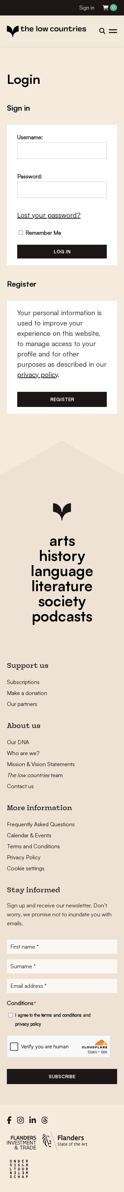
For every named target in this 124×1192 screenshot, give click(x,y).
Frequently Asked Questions (41, 824)
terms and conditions (61, 1015)
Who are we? (23, 753)
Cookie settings (25, 868)
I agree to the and (53, 1019)
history (62, 555)
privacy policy (37, 374)
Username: (30, 137)
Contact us (20, 786)
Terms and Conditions (33, 846)
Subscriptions (23, 681)
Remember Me (42, 232)
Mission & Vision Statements (41, 764)
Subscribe (62, 1076)
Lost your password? (49, 215)
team (35, 775)
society (62, 601)
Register (62, 399)
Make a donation (27, 692)
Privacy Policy (24, 857)
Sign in (86, 7)
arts (62, 540)
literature (62, 586)
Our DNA (18, 742)
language (62, 571)
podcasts (62, 616)
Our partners (22, 703)
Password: (29, 176)
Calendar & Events (29, 835)
